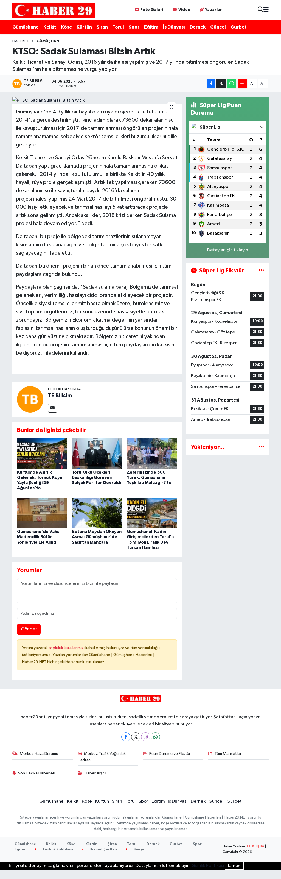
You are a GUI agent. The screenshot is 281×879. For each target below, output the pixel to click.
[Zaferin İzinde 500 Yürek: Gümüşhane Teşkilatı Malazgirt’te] (152, 453)
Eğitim (151, 27)
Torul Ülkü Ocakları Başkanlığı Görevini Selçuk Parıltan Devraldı (96, 477)
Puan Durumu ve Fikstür (169, 754)
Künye (138, 849)
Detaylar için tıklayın (227, 250)
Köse (66, 27)
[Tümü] (261, 447)
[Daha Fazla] (242, 83)
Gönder (29, 629)
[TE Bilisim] (30, 399)
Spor (134, 27)
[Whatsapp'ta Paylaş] (231, 83)
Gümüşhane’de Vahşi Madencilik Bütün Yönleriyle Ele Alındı (38, 536)
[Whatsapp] (155, 736)
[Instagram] (145, 736)
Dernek (198, 27)
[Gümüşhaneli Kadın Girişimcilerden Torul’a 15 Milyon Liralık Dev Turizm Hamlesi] (152, 512)
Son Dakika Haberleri (36, 773)
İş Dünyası (174, 27)
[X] (135, 736)
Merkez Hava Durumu (39, 754)
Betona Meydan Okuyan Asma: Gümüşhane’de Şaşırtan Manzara (97, 536)
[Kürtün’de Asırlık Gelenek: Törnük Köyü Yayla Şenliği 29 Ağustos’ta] (42, 453)
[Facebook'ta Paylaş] (211, 83)
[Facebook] (125, 736)
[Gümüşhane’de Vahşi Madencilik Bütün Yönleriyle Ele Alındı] (42, 512)
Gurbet (239, 27)
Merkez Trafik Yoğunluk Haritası (102, 757)
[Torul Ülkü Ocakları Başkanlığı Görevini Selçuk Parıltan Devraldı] (97, 453)
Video (184, 10)
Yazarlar (213, 10)
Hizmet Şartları (103, 849)
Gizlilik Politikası (57, 849)
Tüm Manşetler (228, 754)
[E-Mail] (52, 408)
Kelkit (49, 27)
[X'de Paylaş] (221, 83)
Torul (118, 27)
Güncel (218, 27)
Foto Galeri (151, 10)
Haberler (21, 41)
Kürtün (84, 27)
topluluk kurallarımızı (67, 648)
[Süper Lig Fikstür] (261, 270)
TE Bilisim (60, 395)
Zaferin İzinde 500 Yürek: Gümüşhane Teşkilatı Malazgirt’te (149, 477)
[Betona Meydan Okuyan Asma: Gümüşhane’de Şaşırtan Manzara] (97, 512)
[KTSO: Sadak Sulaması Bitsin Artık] (97, 100)
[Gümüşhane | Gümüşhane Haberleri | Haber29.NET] (53, 10)
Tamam (234, 865)
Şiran (102, 27)
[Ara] (260, 10)
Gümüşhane (25, 27)
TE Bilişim (255, 846)
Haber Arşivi (95, 773)
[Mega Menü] (266, 10)
